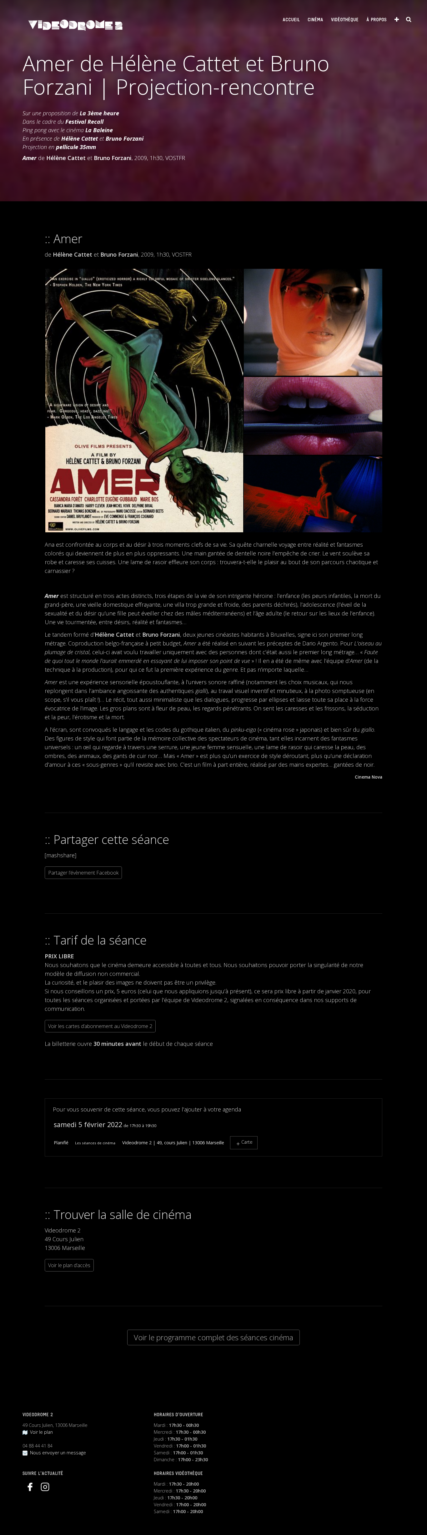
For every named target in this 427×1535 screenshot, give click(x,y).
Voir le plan (40, 1432)
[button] (144, 400)
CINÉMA (315, 20)
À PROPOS (376, 20)
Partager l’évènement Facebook (83, 872)
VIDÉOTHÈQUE (345, 20)
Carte (247, 1142)
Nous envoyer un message (57, 1453)
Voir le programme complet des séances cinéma (213, 1337)
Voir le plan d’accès (69, 1265)
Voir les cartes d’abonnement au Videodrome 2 (100, 1026)
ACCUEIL (291, 20)
